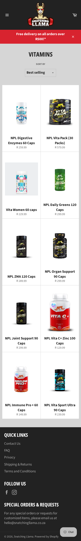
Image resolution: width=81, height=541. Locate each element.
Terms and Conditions (20, 471)
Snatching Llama (23, 537)
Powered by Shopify (46, 537)
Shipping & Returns (18, 464)
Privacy (9, 457)
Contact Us (12, 443)
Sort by (40, 64)
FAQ (7, 450)
